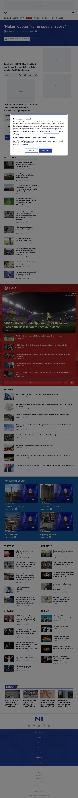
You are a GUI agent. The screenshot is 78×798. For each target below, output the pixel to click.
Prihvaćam (45, 150)
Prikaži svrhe (31, 150)
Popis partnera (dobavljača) (20, 144)
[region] (39, 135)
